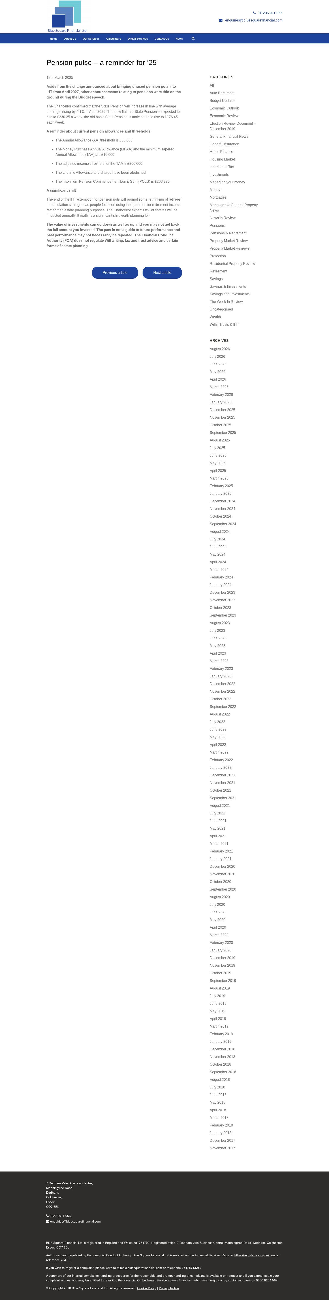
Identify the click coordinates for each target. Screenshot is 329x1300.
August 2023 (220, 623)
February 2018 (221, 1125)
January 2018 (220, 1133)
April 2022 (218, 745)
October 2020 (220, 882)
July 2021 (217, 813)
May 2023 (217, 646)
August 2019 (220, 988)
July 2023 (217, 630)
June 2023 (218, 638)
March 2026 (219, 387)
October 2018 (220, 1064)
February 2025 (221, 486)
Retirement (218, 271)
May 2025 (217, 463)
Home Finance (221, 152)
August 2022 (220, 714)
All (212, 85)
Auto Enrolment (222, 93)
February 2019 (221, 1034)
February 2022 (221, 760)
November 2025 (222, 417)
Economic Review (224, 116)
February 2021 (221, 851)
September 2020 (223, 889)
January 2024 (220, 585)
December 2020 (222, 866)
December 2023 (222, 592)
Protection (218, 256)
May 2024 (217, 554)
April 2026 (218, 379)
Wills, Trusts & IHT (224, 324)
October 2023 (220, 608)
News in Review (223, 218)
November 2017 (222, 1148)
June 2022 (218, 729)
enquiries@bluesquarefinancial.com (75, 1221)
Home (54, 38)
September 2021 (223, 798)
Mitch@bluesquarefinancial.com (139, 1268)
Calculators (113, 38)
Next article (162, 272)
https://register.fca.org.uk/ (252, 1255)
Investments (219, 174)
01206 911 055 (60, 1216)
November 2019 (222, 965)
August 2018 (220, 1080)
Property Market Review (229, 241)
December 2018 (222, 1049)
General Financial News (229, 136)
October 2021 (220, 790)
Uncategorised (221, 309)
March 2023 (219, 661)
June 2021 (218, 821)
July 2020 (217, 904)
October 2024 (220, 516)
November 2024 (222, 509)
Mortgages (218, 197)
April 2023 (218, 653)
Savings (216, 279)
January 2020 (220, 950)
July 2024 (217, 539)
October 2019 (220, 973)
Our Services (91, 38)
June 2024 (218, 547)
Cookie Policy (146, 1288)
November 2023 (222, 600)
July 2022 (217, 722)
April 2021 (218, 836)
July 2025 (217, 448)
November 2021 (222, 783)
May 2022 (217, 737)
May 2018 (217, 1102)
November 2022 (222, 691)
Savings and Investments (230, 294)
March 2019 (219, 1026)
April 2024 (218, 562)
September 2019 (223, 981)
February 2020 (221, 942)
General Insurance (224, 144)
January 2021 (220, 859)
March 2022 (219, 752)
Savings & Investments (228, 286)
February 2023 (221, 668)
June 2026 (218, 364)
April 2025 (218, 471)
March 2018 (219, 1118)
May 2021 (217, 828)
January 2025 (220, 493)
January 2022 (220, 767)
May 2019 (217, 1011)
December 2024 (222, 501)
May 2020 (217, 920)
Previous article (115, 272)
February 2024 (221, 577)
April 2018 (218, 1110)
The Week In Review (226, 302)
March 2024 (219, 570)
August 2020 (220, 897)
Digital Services (138, 38)
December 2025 (222, 410)
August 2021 (220, 805)
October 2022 (220, 699)
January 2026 (220, 402)
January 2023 (220, 676)
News (179, 38)
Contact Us (162, 38)
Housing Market (222, 159)
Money (215, 190)
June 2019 (218, 1003)
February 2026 (221, 394)
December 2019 (222, 958)
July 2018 (217, 1087)
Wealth (215, 317)
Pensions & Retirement (228, 233)
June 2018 (218, 1095)
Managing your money (227, 182)
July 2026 (217, 356)
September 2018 (223, 1072)
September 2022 (223, 707)
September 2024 (223, 524)
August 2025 (220, 440)
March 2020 (219, 935)
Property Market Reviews (230, 248)
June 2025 (218, 455)
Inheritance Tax (222, 167)
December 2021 (222, 775)
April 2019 (218, 1019)
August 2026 (220, 349)
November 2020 (222, 874)
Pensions (217, 225)
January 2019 (220, 1041)
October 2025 (220, 425)
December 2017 (222, 1140)
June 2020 (218, 912)
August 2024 (220, 531)
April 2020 (218, 927)
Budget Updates (222, 101)
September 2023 (223, 615)
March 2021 (219, 844)
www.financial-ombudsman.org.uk (195, 1280)
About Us (70, 38)
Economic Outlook (224, 108)
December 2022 (222, 684)
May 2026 (217, 372)
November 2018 (222, 1057)
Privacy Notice (169, 1288)
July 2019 (217, 996)
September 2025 (223, 433)
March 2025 (219, 478)
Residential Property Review (232, 264)
